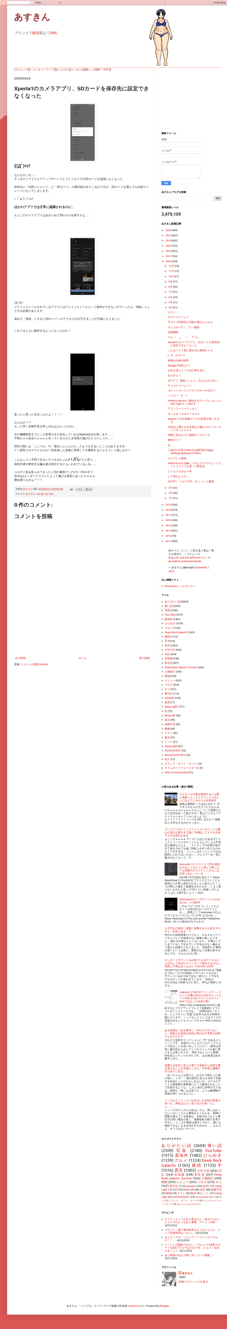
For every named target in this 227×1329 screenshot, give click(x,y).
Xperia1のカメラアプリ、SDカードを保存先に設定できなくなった (194, 344)
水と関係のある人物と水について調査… (188, 1255)
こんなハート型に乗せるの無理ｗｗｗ (190, 350)
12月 (171, 265)
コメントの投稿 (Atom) (34, 664)
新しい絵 (91, 69)
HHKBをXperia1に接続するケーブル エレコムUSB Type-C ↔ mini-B (194, 402)
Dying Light (171, 746)
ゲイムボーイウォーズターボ (182, 767)
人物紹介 (170, 671)
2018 (168, 509)
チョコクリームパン (180, 385)
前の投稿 (144, 658)
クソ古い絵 (77, 69)
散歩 (167, 737)
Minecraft (170, 715)
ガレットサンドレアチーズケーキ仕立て (192, 390)
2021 (168, 256)
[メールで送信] (77, 489)
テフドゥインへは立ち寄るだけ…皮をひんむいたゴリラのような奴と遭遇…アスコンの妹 (192, 1221)
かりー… (173, 312)
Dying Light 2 (172, 706)
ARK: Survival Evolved (177, 772)
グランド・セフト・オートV (181, 763)
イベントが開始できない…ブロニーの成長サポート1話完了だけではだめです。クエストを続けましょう (192, 1247)
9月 (170, 281)
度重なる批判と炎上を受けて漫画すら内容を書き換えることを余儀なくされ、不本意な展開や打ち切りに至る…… (192, 1068)
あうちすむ (62, 69)
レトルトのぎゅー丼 (180, 471)
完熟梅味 (173, 332)
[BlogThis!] (80, 489)
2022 (168, 250)
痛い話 (44, 494)
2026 (168, 230)
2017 (168, 514)
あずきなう (174, 375)
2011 (168, 541)
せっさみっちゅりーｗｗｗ (184, 413)
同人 (167, 759)
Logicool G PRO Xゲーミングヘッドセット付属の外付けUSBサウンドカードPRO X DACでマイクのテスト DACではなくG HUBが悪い (200, 997)
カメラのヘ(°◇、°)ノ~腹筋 (184, 327)
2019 (168, 504)
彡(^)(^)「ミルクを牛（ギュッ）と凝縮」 (192, 481)
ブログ (169, 684)
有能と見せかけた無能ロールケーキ (189, 434)
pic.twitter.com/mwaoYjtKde (184, 561)
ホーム (83, 658)
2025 (168, 235)
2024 (168, 240)
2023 (168, 245)
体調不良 (170, 724)
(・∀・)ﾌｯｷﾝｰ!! (176, 355)
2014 (168, 530)
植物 (167, 675)
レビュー (170, 680)
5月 (170, 302)
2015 (168, 525)
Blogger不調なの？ (179, 365)
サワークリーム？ (178, 317)
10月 (171, 276)
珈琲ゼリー (174, 439)
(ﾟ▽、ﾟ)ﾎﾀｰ (104, 69)
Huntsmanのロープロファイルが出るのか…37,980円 (199, 901)
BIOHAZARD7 (173, 750)
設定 (167, 719)
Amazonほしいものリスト (180, 586)
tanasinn (170, 697)
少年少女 (170, 649)
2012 (168, 535)
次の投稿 (20, 658)
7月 (170, 291)
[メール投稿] (70, 489)
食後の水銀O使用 (178, 360)
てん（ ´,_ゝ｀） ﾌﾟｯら (183, 337)
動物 (167, 728)
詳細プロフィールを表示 (193, 1281)
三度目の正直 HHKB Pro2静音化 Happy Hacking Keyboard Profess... (190, 452)
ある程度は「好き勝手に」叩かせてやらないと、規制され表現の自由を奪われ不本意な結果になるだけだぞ (192, 1033)
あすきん (32, 17)
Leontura (133, 1305)
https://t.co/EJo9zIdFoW (183, 557)
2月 (170, 492)
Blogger (164, 1305)
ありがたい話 (33, 494)
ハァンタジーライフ (42, 69)
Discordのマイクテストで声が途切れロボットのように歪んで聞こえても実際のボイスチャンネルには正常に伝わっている (199, 869)
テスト (169, 732)
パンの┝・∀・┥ (178, 395)
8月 (170, 286)
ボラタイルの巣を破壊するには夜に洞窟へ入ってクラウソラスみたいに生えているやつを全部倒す (199, 797)
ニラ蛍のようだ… (178, 476)
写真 (167, 610)
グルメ (169, 627)
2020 (168, 261)
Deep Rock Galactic (176, 632)
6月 (170, 297)
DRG (53, 33)
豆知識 (169, 658)
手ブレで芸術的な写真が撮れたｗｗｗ (190, 322)
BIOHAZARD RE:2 (175, 754)
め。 (170, 445)
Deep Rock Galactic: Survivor (181, 667)
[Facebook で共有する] (87, 489)
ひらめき (170, 623)
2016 (168, 520)
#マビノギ (204, 557)
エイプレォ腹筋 (177, 458)
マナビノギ (21, 69)
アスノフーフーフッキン (182, 408)
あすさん (187, 1273)
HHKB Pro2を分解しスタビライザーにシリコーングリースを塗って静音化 (194, 465)
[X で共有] (84, 489)
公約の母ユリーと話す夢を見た (186, 370)
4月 (170, 307)
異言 (167, 645)
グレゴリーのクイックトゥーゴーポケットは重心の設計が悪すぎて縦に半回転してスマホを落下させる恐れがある (192, 832)
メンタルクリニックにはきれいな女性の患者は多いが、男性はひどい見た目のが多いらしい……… (192, 1103)
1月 (170, 498)
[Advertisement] (82, 626)
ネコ (167, 689)
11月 (171, 271)
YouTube (170, 614)
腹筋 (35, 33)
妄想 (167, 702)
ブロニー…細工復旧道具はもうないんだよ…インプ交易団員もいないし (192, 1231)
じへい (169, 741)
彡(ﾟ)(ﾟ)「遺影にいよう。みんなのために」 (194, 380)
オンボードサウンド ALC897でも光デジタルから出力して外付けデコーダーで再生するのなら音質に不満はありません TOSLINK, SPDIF (192, 963)
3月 (170, 487)
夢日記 (169, 693)
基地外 (169, 619)
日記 (51, 494)
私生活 (169, 662)
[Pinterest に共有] (90, 489)
